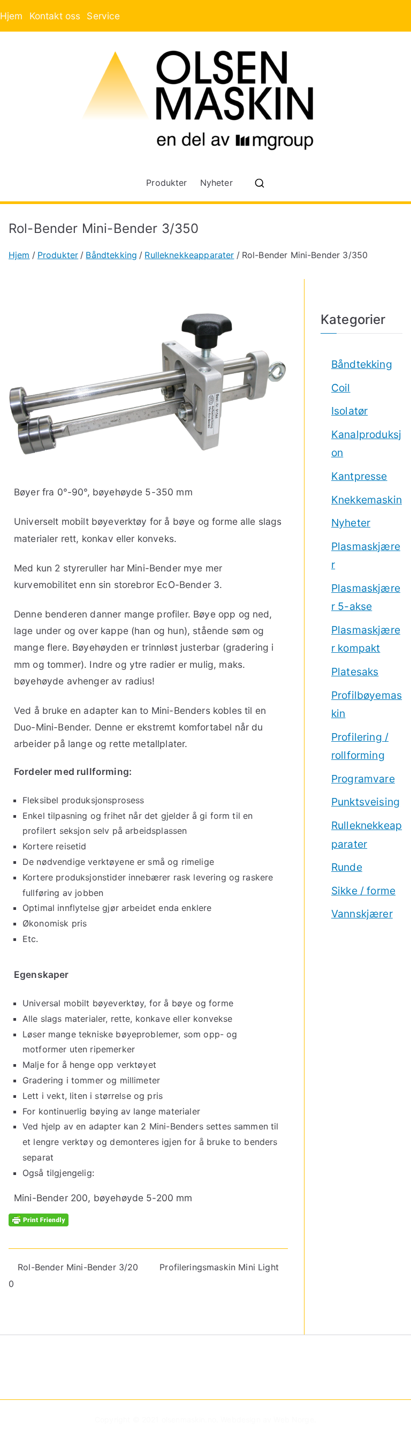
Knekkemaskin (366, 499)
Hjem (11, 15)
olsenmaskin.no (189, 1419)
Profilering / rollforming (360, 746)
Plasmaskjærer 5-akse (365, 597)
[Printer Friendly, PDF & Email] (38, 1219)
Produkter (166, 182)
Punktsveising (365, 801)
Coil (341, 387)
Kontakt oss (55, 15)
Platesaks (354, 671)
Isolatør (349, 410)
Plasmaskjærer (365, 555)
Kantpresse (359, 476)
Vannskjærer (362, 913)
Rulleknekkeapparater (366, 834)
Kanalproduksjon (366, 443)
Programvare (363, 778)
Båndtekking (361, 364)
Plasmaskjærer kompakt (365, 639)
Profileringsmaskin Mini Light (219, 1267)
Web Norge (293, 1419)
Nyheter (216, 182)
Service (103, 15)
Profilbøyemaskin (366, 704)
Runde (346, 867)
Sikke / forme (363, 890)
